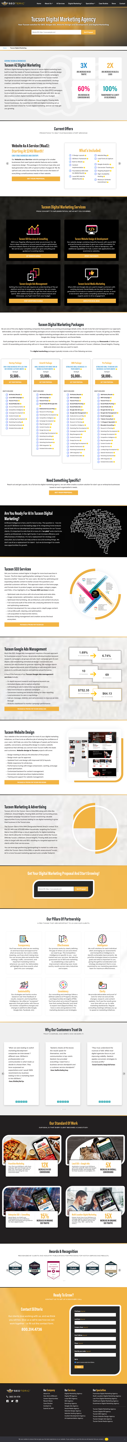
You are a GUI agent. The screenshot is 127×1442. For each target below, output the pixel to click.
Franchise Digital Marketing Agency (105, 1393)
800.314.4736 (31, 1329)
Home (39, 3)
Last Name (80, 1319)
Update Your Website (91, 256)
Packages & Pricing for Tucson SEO (32, 624)
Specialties (90, 3)
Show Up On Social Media (91, 301)
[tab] (63, 190)
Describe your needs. (83, 1351)
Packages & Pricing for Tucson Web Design (31, 782)
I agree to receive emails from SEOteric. (85, 1362)
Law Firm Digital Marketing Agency (105, 1398)
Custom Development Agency (75, 1416)
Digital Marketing (74, 3)
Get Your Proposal (36, 179)
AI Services (61, 3)
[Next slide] (119, 163)
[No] (125, 1439)
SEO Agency (69, 1401)
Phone (79, 1343)
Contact (122, 3)
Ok (106, 1439)
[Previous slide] (7, 163)
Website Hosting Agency (73, 1413)
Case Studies (103, 3)
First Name (80, 1311)
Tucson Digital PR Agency (102, 1411)
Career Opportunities (50, 1398)
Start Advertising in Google (33, 301)
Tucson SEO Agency (100, 1414)
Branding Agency (71, 1403)
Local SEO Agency (71, 1398)
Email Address (81, 1335)
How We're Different (50, 1396)
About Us (48, 3)
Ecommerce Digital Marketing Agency (106, 1403)
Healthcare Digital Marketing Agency (105, 1401)
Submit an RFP (48, 1408)
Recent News (48, 1401)
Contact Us (47, 1406)
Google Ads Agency (71, 1406)
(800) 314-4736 (14, 1396)
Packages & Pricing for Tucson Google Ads (31, 709)
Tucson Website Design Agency (104, 1416)
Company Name (81, 1327)
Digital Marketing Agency (73, 1393)
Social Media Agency (72, 1408)
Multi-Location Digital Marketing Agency (107, 1396)
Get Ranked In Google (33, 256)
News (114, 3)
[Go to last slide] (2, 1073)
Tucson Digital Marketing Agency (104, 1409)
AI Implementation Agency (74, 1418)
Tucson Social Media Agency (103, 1421)
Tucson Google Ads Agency (102, 1419)
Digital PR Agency (71, 1396)
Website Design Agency (73, 1411)
